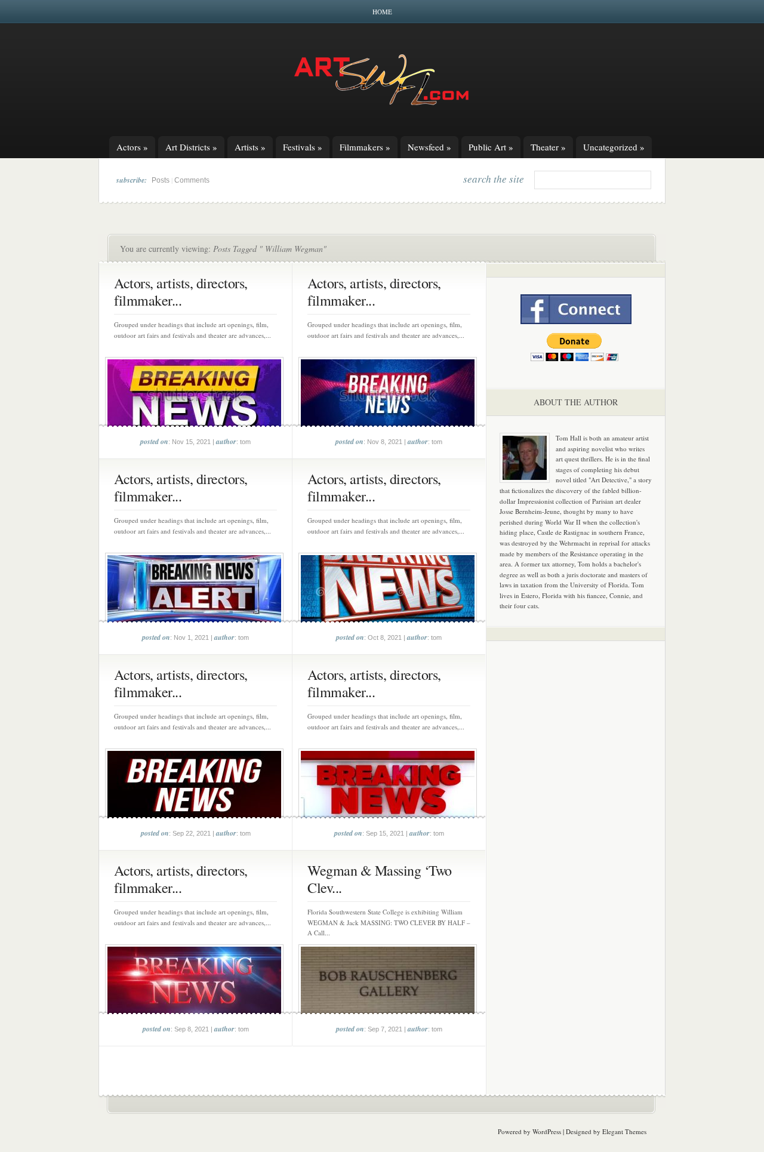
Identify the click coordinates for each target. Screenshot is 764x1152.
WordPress (546, 1131)
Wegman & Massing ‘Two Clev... (379, 879)
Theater (548, 147)
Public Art (491, 147)
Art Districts (191, 147)
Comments (192, 180)
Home (382, 11)
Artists (250, 147)
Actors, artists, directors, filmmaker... (181, 291)
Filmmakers (365, 147)
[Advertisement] (576, 837)
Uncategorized (614, 147)
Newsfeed (429, 147)
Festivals (302, 147)
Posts (161, 180)
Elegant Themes (624, 1131)
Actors (132, 147)
